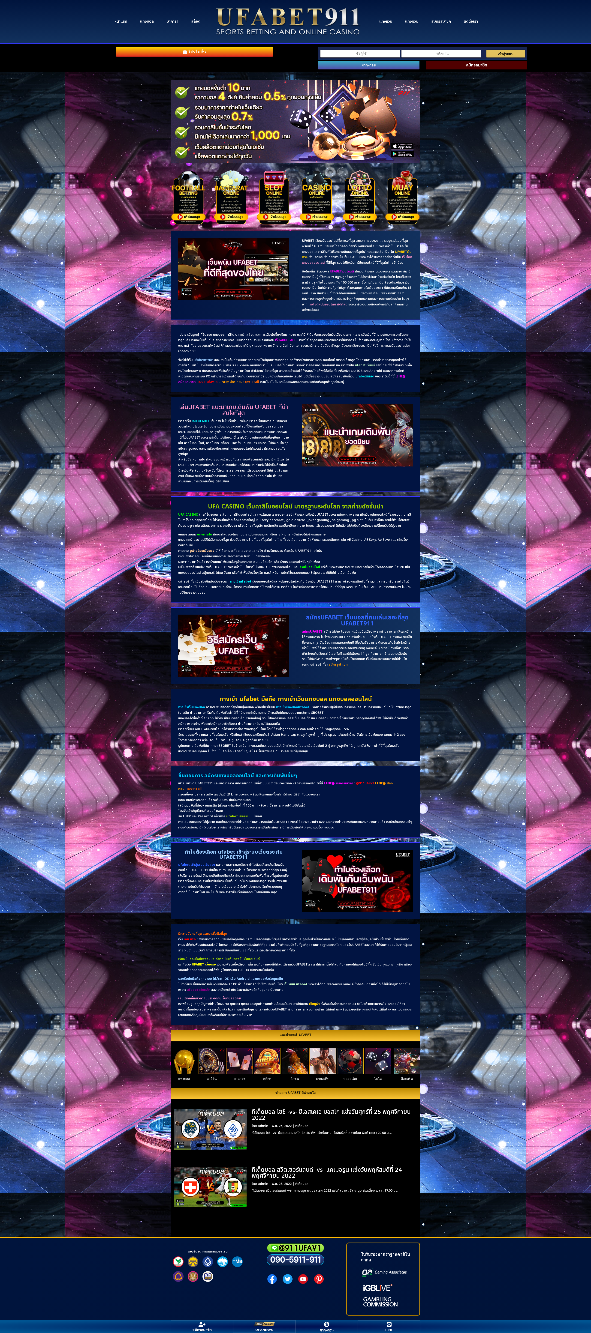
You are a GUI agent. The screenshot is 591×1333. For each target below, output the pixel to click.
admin (263, 1126)
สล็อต (195, 21)
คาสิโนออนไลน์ (309, 567)
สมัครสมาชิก (441, 21)
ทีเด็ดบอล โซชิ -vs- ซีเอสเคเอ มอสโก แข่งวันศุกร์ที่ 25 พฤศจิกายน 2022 (331, 1115)
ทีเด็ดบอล (301, 1126)
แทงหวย (385, 21)
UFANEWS (264, 1329)
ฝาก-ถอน (369, 65)
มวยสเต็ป (322, 1079)
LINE (389, 1330)
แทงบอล (147, 21)
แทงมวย (411, 21)
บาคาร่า (172, 21)
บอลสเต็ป (350, 1079)
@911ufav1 (365, 783)
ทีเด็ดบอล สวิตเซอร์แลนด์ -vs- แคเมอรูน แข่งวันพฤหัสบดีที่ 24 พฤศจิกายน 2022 (327, 1173)
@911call (194, 788)
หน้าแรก (121, 21)
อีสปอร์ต (407, 1079)
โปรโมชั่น (197, 52)
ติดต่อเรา (471, 21)
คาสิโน (212, 1079)
